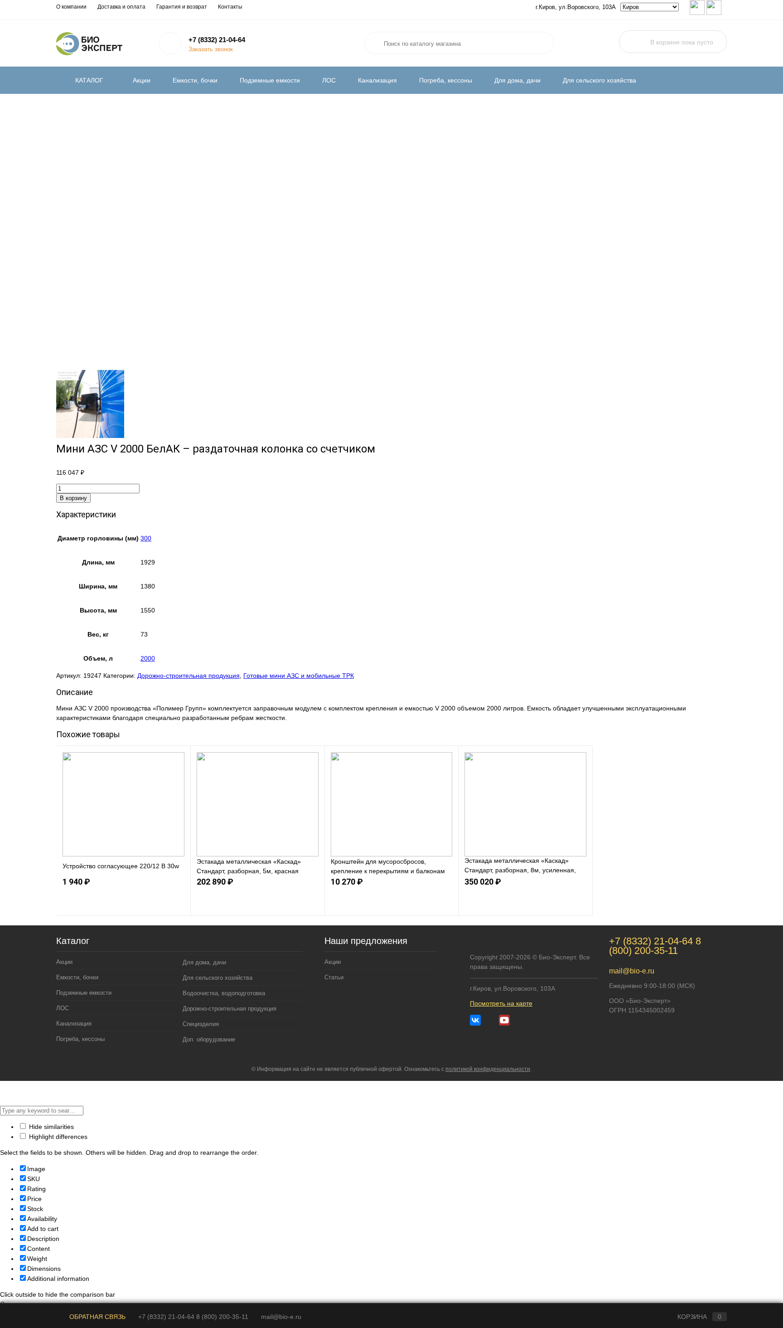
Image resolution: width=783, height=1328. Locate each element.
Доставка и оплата (121, 7)
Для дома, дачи (517, 80)
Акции (141, 80)
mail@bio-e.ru (631, 971)
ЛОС (329, 80)
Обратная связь (97, 1316)
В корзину (73, 498)
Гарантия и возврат (181, 7)
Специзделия (201, 1024)
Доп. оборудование (209, 1039)
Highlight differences (57, 1136)
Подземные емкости (270, 80)
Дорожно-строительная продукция (188, 675)
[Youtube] (504, 1020)
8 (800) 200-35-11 (655, 945)
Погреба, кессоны (445, 80)
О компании (71, 7)
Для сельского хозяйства (599, 80)
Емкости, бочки (195, 80)
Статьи (333, 977)
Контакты (230, 7)
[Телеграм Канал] (489, 1020)
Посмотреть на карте (501, 1003)
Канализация (377, 80)
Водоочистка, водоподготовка (224, 993)
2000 (147, 658)
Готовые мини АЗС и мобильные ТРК (298, 675)
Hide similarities (50, 1126)
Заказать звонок (210, 49)
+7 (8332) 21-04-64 (216, 40)
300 (145, 538)
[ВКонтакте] (475, 1020)
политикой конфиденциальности (487, 1069)
